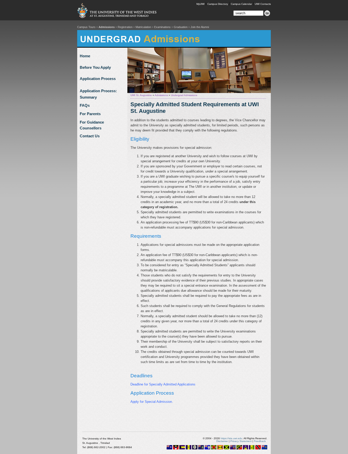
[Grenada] (220, 448)
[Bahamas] (182, 448)
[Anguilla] (169, 448)
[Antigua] (176, 448)
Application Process (98, 78)
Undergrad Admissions (184, 95)
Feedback (260, 441)
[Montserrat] (233, 448)
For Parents (90, 114)
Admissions (107, 27)
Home (85, 56)
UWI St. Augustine (141, 95)
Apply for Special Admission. (151, 402)
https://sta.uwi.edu (231, 438)
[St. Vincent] (252, 448)
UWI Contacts (263, 4)
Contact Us (90, 136)
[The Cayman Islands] (207, 448)
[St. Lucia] (245, 448)
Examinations (162, 27)
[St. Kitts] (239, 448)
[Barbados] (188, 448)
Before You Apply (95, 67)
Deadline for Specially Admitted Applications (162, 384)
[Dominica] (214, 448)
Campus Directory (217, 4)
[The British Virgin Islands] (201, 448)
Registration (125, 27)
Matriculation (143, 27)
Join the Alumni (200, 27)
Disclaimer (222, 441)
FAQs (85, 105)
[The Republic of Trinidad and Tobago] (258, 448)
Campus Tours (86, 27)
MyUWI (200, 4)
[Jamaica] (226, 448)
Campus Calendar (241, 4)
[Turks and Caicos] (264, 448)
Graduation (181, 27)
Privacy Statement (241, 441)
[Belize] (194, 448)
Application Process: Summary (98, 92)
